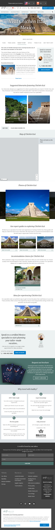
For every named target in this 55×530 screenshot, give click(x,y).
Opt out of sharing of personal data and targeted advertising (12, 525)
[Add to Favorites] (51, 17)
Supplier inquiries (19, 483)
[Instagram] (25, 503)
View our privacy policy (35, 521)
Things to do (37, 43)
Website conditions (33, 476)
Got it (44, 525)
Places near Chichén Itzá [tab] (18, 128)
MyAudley (3, 478)
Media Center (31, 496)
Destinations (4, 12)
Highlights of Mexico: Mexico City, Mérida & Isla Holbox (37, 114)
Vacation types (15, 12)
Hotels (30, 43)
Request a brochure (40, 378)
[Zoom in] (37, 175)
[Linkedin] (34, 503)
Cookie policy (31, 488)
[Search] (52, 12)
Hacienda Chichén (20, 288)
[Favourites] (18, 8)
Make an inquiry (45, 69)
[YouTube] (29, 503)
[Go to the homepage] (7, 8)
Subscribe (27, 463)
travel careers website (47, 495)
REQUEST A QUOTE (48, 8)
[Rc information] (26, 268)
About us (32, 12)
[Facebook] (21, 503)
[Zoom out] (37, 177)
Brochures (41, 12)
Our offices (4, 476)
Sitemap (3, 484)
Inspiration (25, 12)
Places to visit (22, 43)
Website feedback (5, 481)
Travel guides (11, 43)
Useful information (19, 476)
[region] (19, 159)
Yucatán (18, 54)
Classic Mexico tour (11, 115)
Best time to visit (48, 43)
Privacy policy (31, 485)
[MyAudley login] (20, 8)
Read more (19, 78)
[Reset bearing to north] (37, 179)
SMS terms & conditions (34, 483)
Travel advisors (18, 485)
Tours (4, 43)
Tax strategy (31, 493)
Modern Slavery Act (33, 491)
